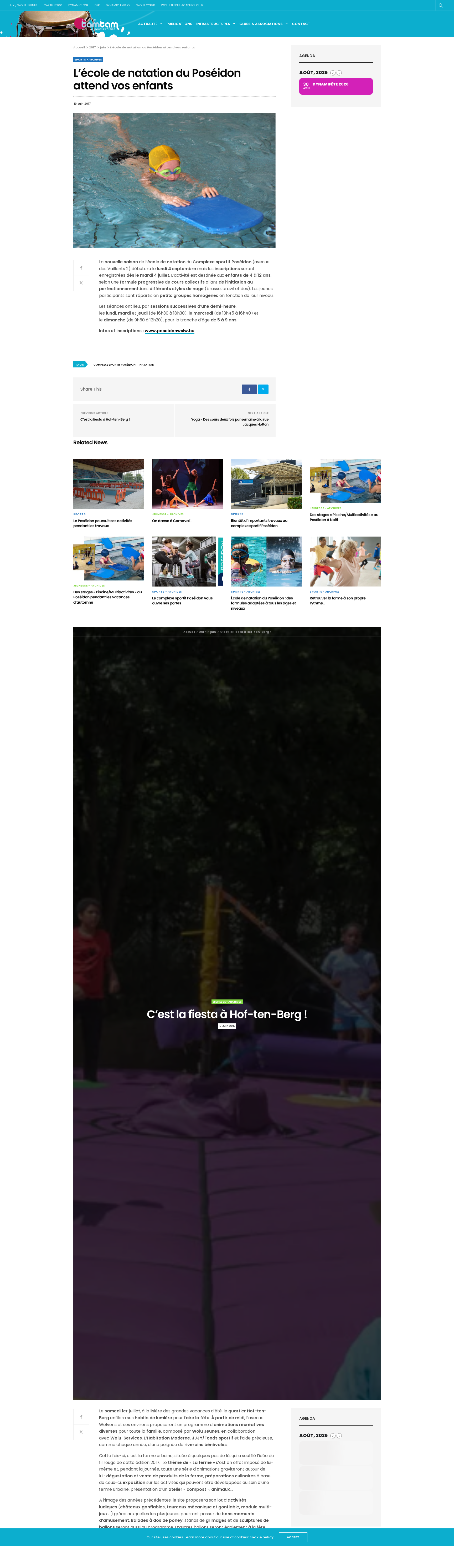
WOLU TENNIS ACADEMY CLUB (182, 5)
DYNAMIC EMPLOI (118, 5)
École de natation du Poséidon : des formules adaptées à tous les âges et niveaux (263, 603)
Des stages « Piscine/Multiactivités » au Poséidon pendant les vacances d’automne (107, 597)
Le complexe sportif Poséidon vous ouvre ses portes (182, 600)
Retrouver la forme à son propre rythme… (338, 600)
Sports (79, 514)
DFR (97, 5)
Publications (179, 23)
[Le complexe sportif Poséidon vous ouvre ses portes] (187, 562)
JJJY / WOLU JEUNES (23, 5)
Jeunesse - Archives (168, 514)
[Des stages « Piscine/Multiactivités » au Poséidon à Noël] (345, 481)
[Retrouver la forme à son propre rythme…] (345, 562)
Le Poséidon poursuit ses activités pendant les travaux (102, 523)
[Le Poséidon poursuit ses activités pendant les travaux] (108, 484)
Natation (147, 365)
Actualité (147, 23)
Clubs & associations (261, 23)
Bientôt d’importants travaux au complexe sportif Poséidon (259, 523)
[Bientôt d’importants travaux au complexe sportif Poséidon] (266, 484)
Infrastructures (213, 23)
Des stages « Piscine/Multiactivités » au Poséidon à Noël (344, 517)
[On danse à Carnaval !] (187, 484)
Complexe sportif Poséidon (115, 365)
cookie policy (262, 1537)
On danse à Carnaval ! (172, 520)
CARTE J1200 (53, 5)
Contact (301, 23)
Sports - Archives (88, 60)
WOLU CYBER (145, 5)
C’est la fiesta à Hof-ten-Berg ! (105, 419)
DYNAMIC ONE (78, 5)
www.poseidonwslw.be (169, 331)
